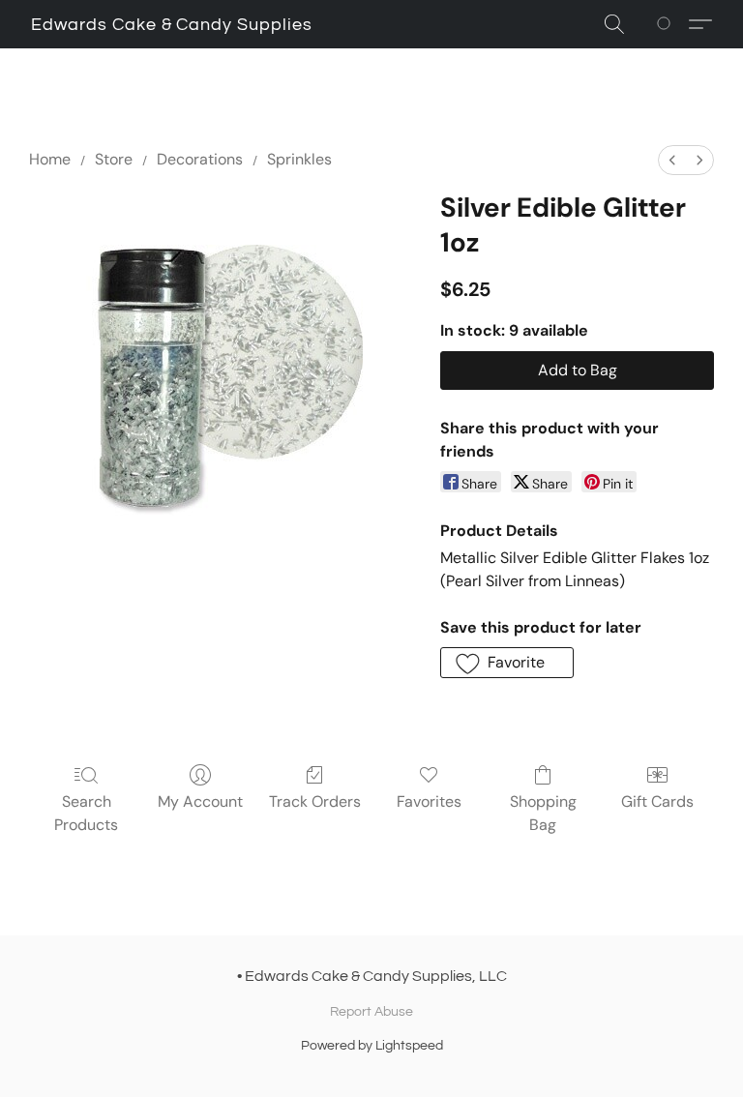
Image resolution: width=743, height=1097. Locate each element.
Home (50, 159)
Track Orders (315, 801)
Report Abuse (371, 1012)
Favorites (429, 801)
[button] (171, 25)
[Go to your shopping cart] (667, 24)
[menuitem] (672, 160)
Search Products (86, 813)
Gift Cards (657, 801)
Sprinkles (299, 159)
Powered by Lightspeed (372, 1046)
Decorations (200, 159)
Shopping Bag (543, 813)
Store (114, 159)
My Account (200, 801)
